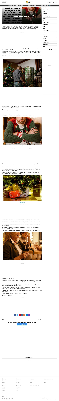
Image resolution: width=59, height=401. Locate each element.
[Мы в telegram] (5, 2)
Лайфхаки (44, 32)
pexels (22, 261)
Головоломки (18, 380)
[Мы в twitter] (6, 2)
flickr (22, 88)
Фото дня (44, 11)
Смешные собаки (47, 16)
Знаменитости (45, 24)
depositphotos (22, 202)
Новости (44, 7)
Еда (43, 20)
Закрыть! (50, 5)
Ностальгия (45, 40)
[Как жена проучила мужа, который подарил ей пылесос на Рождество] (29, 315)
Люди (44, 26)
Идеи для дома (45, 44)
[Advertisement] (22, 39)
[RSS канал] (12, 398)
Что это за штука (46, 42)
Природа (44, 18)
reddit (22, 145)
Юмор (44, 28)
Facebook (45, 380)
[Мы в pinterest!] (9, 398)
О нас (31, 380)
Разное (44, 46)
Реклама (31, 382)
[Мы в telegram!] (4, 398)
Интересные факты (46, 30)
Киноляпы (45, 36)
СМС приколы (45, 9)
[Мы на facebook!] (3, 2)
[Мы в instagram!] (7, 398)
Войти (50, 2)
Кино (44, 34)
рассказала (23, 29)
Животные (45, 13)
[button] (15, 315)
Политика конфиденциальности (34, 385)
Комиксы (44, 38)
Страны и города (46, 22)
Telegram (45, 382)
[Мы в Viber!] (10, 398)
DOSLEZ (4, 396)
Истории (3, 382)
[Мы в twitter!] (6, 398)
